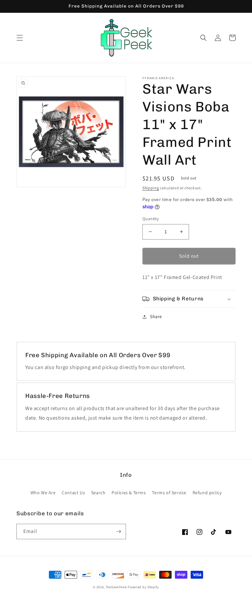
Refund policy (207, 493)
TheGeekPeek (116, 587)
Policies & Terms (129, 493)
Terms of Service (169, 493)
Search (98, 493)
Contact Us (73, 493)
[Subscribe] (118, 531)
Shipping (150, 187)
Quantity (150, 218)
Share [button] (156, 316)
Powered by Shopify (143, 587)
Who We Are (43, 493)
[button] (19, 38)
